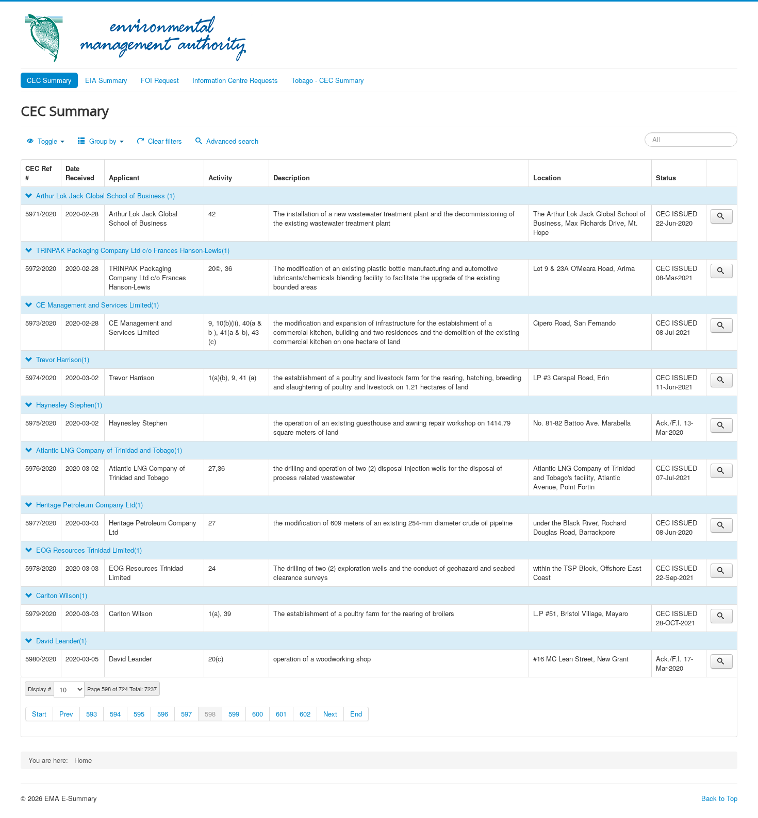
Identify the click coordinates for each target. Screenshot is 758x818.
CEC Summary (49, 80)
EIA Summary (106, 80)
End (356, 714)
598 (210, 714)
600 (257, 714)
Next (330, 714)
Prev (66, 714)
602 (305, 714)
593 (91, 714)
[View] (722, 216)
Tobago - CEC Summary (327, 80)
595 (139, 714)
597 (186, 714)
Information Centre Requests (235, 80)
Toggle (47, 141)
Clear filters (164, 141)
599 (233, 714)
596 (162, 714)
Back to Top (719, 798)
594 (115, 714)
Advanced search (231, 141)
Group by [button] (103, 141)
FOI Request (160, 80)
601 (281, 714)
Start (39, 714)
